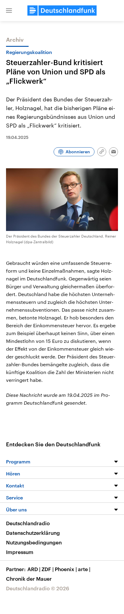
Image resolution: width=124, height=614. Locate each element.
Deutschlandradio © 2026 (37, 588)
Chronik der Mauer (29, 579)
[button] (9, 10)
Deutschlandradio (28, 523)
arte (84, 569)
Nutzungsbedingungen (34, 542)
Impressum (19, 552)
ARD (33, 569)
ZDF (48, 569)
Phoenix (66, 569)
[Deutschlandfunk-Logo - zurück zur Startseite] (62, 10)
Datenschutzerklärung (33, 533)
